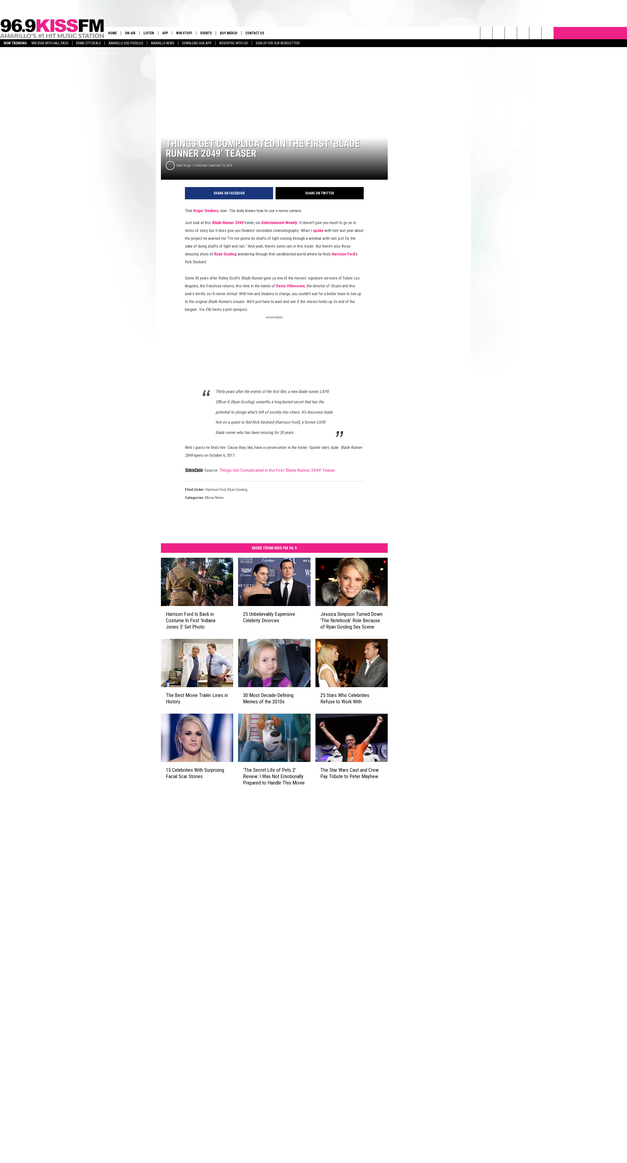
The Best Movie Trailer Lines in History (197, 698)
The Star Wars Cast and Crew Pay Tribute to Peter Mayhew (349, 773)
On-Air (130, 33)
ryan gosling (237, 490)
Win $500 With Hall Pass (50, 43)
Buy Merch (228, 33)
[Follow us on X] (548, 33)
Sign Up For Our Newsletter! (278, 43)
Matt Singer (184, 165)
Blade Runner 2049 (227, 222)
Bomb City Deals (88, 43)
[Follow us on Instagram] (523, 33)
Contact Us (254, 33)
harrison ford (215, 490)
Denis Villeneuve (290, 285)
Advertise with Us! (233, 43)
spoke (318, 230)
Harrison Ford (343, 254)
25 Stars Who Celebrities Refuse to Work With (344, 698)
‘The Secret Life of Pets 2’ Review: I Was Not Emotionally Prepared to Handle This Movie (274, 776)
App (165, 33)
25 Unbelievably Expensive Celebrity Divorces (269, 617)
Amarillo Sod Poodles (126, 43)
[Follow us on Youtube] (535, 33)
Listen (149, 33)
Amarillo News (162, 43)
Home (112, 33)
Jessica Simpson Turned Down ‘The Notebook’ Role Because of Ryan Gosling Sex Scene (351, 620)
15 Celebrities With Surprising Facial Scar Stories (195, 773)
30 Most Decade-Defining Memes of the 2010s (268, 698)
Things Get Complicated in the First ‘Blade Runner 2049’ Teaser (277, 470)
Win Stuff (184, 33)
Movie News (214, 498)
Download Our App (197, 43)
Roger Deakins (205, 210)
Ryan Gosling (225, 254)
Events (206, 33)
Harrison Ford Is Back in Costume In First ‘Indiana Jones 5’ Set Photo (190, 620)
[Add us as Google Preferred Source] (499, 33)
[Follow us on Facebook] (511, 33)
